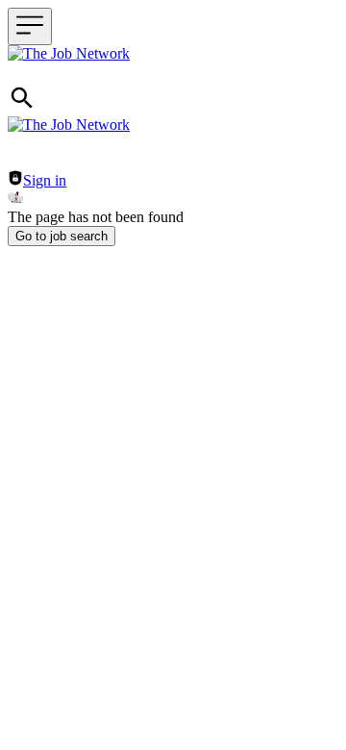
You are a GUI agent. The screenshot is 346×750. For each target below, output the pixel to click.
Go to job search (61, 236)
